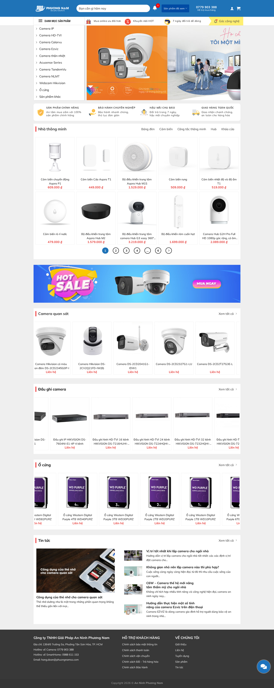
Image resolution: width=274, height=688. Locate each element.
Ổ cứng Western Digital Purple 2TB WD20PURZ (104, 517)
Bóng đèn (148, 129)
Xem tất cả (226, 314)
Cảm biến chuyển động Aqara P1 (55, 181)
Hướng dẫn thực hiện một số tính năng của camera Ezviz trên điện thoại (174, 605)
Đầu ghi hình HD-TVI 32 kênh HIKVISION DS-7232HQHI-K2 (143, 442)
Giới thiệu (180, 644)
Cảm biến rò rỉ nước (55, 234)
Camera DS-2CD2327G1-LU (106, 364)
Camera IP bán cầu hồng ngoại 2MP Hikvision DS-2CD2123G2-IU (229, 366)
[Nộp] (146, 8)
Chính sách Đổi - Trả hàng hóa (140, 661)
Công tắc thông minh (191, 129)
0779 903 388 (206, 8)
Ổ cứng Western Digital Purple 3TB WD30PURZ (63, 517)
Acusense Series (50, 62)
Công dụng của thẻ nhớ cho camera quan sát (69, 597)
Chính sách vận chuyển (136, 656)
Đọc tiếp (63, 433)
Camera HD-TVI (50, 35)
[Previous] (94, 62)
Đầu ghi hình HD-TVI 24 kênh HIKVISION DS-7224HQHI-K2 (102, 442)
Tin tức (179, 667)
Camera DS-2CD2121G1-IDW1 (188, 366)
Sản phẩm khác (50, 96)
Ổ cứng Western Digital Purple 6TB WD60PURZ (186, 517)
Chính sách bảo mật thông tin (139, 644)
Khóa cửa (227, 129)
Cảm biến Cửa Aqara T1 (96, 179)
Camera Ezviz (48, 49)
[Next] (232, 62)
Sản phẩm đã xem (174, 8)
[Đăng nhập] (232, 8)
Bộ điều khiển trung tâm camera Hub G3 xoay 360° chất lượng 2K (137, 236)
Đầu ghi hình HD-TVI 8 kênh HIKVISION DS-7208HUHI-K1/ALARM (224, 442)
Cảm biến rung (178, 179)
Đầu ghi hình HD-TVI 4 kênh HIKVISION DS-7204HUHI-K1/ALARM (183, 442)
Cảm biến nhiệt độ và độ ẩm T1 (219, 181)
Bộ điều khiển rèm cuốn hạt (178, 234)
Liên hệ (179, 650)
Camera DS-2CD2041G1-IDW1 (65, 366)
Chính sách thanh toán (135, 650)
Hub (214, 129)
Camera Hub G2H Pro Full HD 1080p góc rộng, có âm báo (219, 236)
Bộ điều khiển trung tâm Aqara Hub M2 (96, 236)
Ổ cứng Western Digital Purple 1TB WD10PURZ (145, 517)
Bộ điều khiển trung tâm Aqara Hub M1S (137, 181)
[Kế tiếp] (169, 250)
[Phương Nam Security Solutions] (52, 8)
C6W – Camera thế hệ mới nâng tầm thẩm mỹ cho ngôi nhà (169, 585)
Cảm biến (166, 129)
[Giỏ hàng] (238, 8)
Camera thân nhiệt (52, 56)
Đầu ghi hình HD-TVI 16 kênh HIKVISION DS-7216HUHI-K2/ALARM (61, 442)
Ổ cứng (44, 90)
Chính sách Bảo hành (135, 667)
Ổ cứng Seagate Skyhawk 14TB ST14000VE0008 (226, 517)
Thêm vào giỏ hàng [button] (57, 172)
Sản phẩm (181, 661)
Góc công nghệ (229, 21)
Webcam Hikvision (52, 83)
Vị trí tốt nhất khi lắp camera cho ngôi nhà (177, 551)
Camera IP (46, 28)
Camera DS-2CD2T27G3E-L (147, 364)
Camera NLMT (49, 76)
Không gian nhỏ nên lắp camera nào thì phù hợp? (182, 567)
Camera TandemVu (52, 69)
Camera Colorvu (50, 42)
